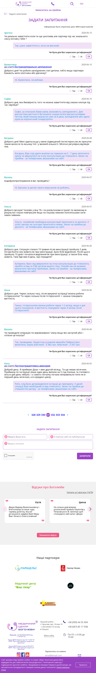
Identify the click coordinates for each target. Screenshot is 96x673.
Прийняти (83, 665)
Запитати (85, 456)
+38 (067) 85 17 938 (78, 626)
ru (37, 17)
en (41, 17)
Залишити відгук (48, 535)
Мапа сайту (49, 635)
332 (53, 415)
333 (58, 415)
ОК (89, 57)
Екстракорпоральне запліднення (33, 66)
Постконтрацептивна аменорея (32, 365)
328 (33, 415)
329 (38, 415)
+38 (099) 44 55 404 (78, 622)
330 (43, 415)
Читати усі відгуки (80, 492)
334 (63, 415)
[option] (24, 510)
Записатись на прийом (48, 10)
